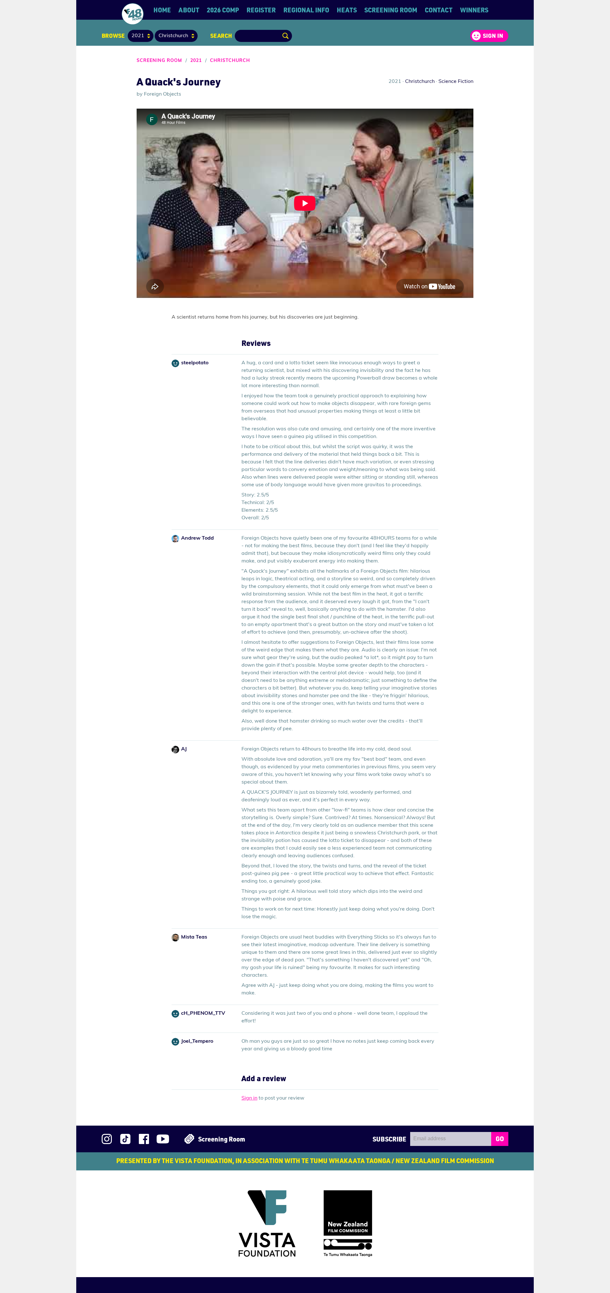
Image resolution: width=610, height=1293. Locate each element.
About (189, 9)
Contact (438, 9)
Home (162, 9)
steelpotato (194, 363)
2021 (196, 60)
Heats (347, 9)
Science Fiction (455, 81)
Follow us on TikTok (125, 1139)
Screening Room (390, 9)
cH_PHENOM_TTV (203, 1013)
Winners (474, 9)
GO (500, 1139)
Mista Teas (194, 937)
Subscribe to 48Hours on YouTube (163, 1139)
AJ (184, 749)
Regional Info (306, 9)
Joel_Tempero (197, 1041)
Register (261, 9)
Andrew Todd (197, 538)
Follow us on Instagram (107, 1139)
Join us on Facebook (144, 1139)
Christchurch (230, 60)
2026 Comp (223, 9)
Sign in (493, 35)
